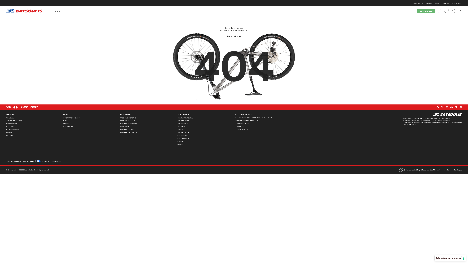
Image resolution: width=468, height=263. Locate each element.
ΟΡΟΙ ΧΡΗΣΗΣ (125, 126)
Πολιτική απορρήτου (13, 161)
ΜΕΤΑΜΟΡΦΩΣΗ (183, 132)
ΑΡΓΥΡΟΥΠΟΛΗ (183, 124)
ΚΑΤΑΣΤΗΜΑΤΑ (417, 3)
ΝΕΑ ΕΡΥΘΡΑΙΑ (182, 135)
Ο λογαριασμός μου (71, 118)
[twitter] (447, 107)
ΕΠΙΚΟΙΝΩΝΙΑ (457, 3)
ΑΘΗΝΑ (180, 129)
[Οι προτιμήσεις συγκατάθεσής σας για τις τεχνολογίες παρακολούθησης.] (463, 258)
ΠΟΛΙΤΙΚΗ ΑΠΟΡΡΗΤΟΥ (128, 132)
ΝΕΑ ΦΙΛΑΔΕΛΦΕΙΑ (183, 138)
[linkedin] (456, 107)
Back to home (234, 36)
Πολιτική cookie (28, 161)
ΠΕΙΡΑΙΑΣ (180, 141)
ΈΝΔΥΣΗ (9, 132)
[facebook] (438, 107)
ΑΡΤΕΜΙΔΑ (181, 126)
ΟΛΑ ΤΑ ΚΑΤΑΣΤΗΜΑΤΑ (185, 118)
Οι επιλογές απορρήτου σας (51, 161)
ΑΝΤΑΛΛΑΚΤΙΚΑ (11, 124)
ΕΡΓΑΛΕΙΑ (9, 135)
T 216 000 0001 (240, 126)
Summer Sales (426, 11)
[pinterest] (461, 107)
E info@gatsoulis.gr (241, 129)
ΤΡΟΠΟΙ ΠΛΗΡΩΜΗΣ (127, 121)
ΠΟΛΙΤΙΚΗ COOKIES (127, 129)
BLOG (437, 3)
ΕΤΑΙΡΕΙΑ (446, 3)
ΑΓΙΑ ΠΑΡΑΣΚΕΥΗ (183, 121)
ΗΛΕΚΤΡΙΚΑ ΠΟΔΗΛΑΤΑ (14, 121)
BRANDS (429, 3)
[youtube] (451, 107)
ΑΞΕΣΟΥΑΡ (10, 126)
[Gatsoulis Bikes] (24, 11)
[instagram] (442, 107)
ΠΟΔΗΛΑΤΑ (10, 118)
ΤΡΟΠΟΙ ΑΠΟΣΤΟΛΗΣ (128, 118)
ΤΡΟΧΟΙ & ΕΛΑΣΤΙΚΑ (13, 129)
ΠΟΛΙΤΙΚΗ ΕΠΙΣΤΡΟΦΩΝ (128, 124)
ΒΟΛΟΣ (180, 144)
